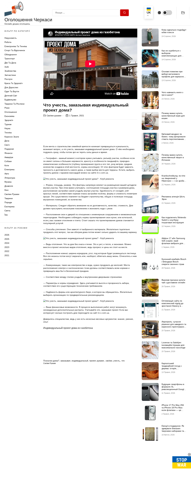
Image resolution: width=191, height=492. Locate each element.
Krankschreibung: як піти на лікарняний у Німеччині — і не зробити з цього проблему (174, 179)
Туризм (7, 124)
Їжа (6, 215)
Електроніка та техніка (15, 46)
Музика (7, 182)
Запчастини (10, 75)
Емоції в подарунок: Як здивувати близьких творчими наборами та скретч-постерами (173, 430)
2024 (6, 243)
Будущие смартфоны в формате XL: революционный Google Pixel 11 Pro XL (173, 388)
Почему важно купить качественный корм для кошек (173, 115)
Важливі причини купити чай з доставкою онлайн (173, 281)
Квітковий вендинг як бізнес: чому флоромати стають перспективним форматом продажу (173, 138)
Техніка (8, 132)
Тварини (8, 198)
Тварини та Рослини (14, 104)
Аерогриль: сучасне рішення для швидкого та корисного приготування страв (174, 325)
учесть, (116, 360)
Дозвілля (8, 186)
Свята (7, 210)
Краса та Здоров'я (13, 83)
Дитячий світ (10, 95)
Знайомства (10, 71)
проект (92, 360)
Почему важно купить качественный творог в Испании (173, 157)
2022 (6, 251)
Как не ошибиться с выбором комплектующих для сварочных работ (171, 54)
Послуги (8, 79)
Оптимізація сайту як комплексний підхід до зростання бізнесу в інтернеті (172, 304)
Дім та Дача (10, 63)
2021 (6, 255)
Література (9, 178)
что (123, 360)
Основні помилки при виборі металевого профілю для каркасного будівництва (174, 75)
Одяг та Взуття (11, 91)
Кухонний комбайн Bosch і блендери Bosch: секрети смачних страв (174, 261)
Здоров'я (8, 120)
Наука (7, 128)
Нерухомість (10, 38)
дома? (56, 360)
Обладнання (10, 54)
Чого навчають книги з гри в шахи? (172, 93)
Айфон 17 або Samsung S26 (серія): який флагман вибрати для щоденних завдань (173, 242)
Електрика (9, 169)
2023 (6, 247)
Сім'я (7, 145)
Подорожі (9, 149)
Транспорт (9, 58)
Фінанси (8, 153)
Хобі (6, 67)
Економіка (9, 116)
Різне (7, 108)
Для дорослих (11, 87)
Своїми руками (11, 194)
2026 (6, 235)
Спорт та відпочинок (14, 50)
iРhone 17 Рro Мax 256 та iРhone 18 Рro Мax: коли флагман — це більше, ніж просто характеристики (173, 410)
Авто (6, 173)
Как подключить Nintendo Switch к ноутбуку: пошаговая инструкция (174, 220)
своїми (109, 360)
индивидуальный (80, 360)
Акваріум (8, 157)
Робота (7, 42)
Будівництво (10, 99)
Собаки (8, 161)
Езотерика (9, 206)
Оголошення (10, 112)
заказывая (65, 360)
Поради (8, 202)
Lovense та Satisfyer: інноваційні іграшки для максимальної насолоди (173, 345)
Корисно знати (11, 137)
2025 (6, 239)
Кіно (6, 190)
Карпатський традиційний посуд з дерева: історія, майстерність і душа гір (173, 367)
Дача (6, 141)
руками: (100, 360)
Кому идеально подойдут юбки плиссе (174, 31)
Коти (6, 165)
